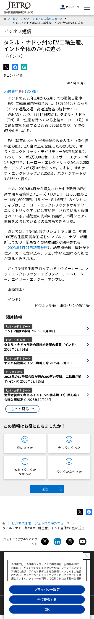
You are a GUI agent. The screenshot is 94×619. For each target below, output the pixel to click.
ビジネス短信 (17, 31)
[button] (22, 409)
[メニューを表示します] (87, 7)
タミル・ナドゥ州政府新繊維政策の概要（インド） (41, 344)
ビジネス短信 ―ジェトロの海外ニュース (38, 18)
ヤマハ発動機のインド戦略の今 (27, 363)
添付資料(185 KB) (21, 91)
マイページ (72, 7)
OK (47, 609)
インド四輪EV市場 (17, 331)
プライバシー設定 (47, 589)
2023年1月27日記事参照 (28, 247)
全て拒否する (47, 599)
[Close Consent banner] (86, 556)
